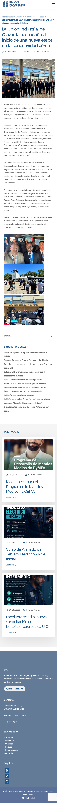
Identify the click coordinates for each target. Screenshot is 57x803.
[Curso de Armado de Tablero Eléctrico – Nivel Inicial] (28, 522)
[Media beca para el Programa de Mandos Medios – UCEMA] (28, 454)
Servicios (9, 744)
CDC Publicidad (28, 798)
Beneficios (9, 740)
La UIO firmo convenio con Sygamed (19, 395)
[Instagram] (7, 781)
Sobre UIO (9, 737)
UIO (28, 52)
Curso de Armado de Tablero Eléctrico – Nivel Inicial (26, 360)
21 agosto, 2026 (15, 475)
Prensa (47, 52)
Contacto (9, 753)
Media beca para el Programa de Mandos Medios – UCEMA (24, 486)
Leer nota (10, 497)
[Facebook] (7, 770)
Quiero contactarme (14, 689)
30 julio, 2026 (14, 542)
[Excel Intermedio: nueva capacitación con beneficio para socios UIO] (28, 590)
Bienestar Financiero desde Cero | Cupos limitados (25, 384)
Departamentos (11, 750)
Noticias (39, 52)
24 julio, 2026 (14, 610)
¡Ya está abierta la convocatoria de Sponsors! (23, 380)
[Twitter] (7, 776)
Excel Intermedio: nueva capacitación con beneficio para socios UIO (27, 621)
